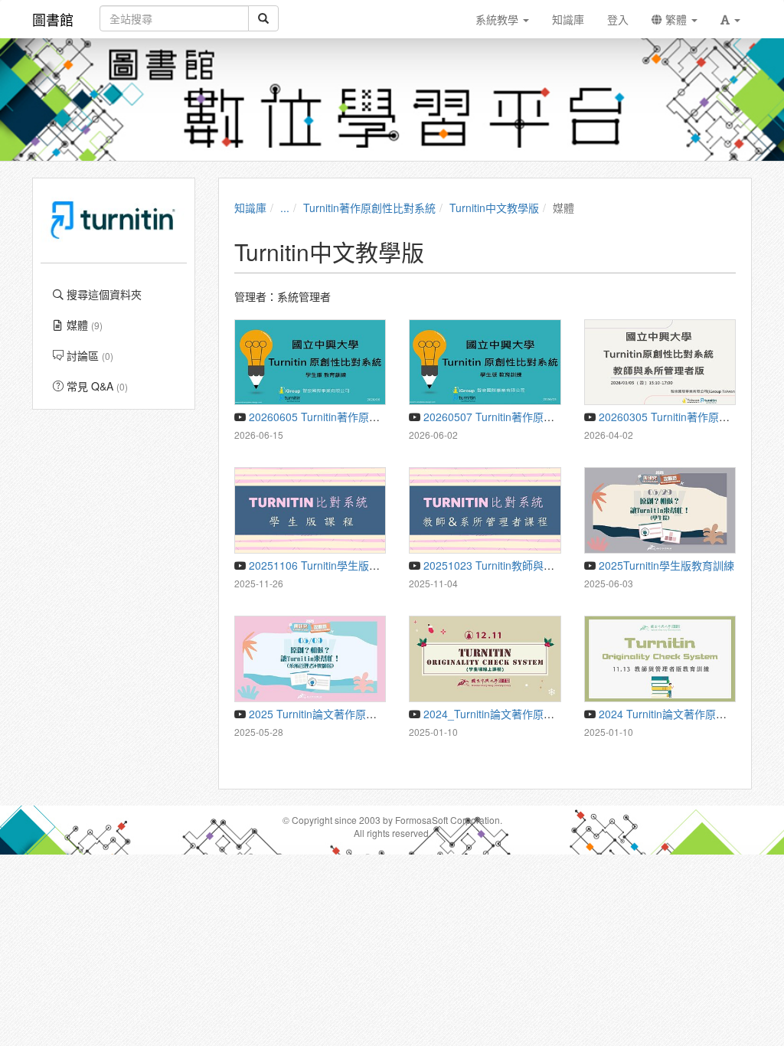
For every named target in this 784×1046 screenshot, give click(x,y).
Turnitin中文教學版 (494, 207)
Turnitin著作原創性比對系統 (369, 207)
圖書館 (53, 19)
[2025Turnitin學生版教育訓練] (660, 510)
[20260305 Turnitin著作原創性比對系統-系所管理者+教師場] (660, 362)
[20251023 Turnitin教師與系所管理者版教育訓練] (485, 510)
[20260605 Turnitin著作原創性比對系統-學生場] (310, 362)
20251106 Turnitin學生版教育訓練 (329, 565)
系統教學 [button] (498, 19)
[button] (730, 19)
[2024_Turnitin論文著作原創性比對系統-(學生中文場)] (485, 659)
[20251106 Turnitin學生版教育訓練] (310, 510)
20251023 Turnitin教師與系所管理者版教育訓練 (535, 565)
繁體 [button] (676, 19)
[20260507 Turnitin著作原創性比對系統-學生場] (485, 362)
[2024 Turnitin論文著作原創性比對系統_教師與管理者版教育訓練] (660, 659)
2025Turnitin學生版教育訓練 (665, 565)
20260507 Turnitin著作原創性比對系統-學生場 (532, 416)
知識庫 (250, 207)
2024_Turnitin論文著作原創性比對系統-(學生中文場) (546, 713)
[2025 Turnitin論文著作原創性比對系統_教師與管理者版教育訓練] (310, 659)
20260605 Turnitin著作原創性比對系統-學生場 (357, 416)
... (284, 207)
